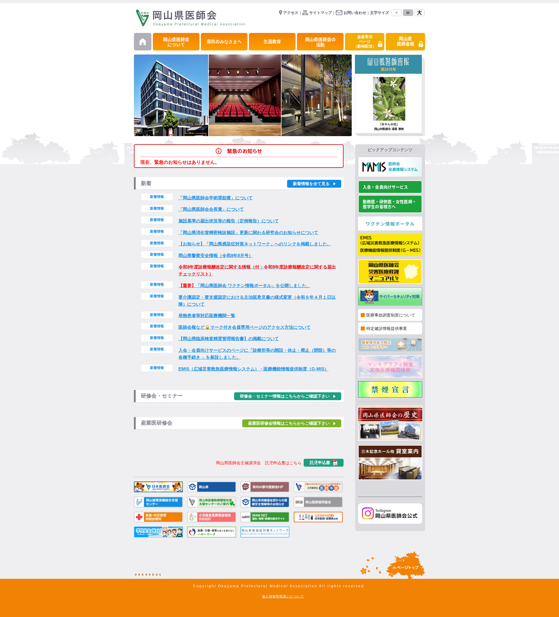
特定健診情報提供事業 (386, 328)
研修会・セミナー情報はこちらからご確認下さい (285, 396)
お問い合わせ (355, 12)
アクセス (290, 12)
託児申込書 (320, 462)
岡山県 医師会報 (405, 41)
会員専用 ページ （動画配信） (364, 41)
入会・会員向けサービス (385, 187)
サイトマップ (320, 12)
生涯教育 (272, 41)
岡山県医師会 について (176, 42)
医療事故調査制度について (390, 315)
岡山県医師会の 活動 (320, 42)
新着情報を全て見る (311, 184)
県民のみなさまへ (224, 41)
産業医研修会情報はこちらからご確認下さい (289, 423)
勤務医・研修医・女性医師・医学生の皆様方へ (389, 204)
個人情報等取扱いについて (283, 596)
